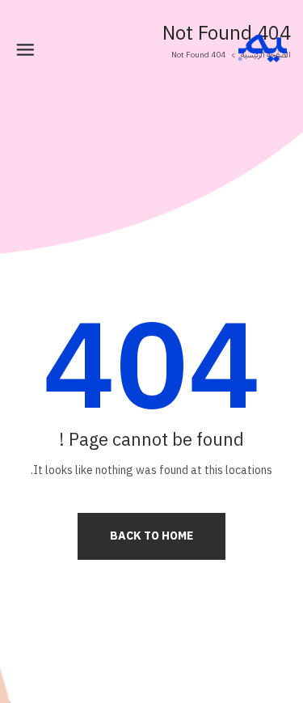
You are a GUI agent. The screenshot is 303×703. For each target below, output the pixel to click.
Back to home (151, 535)
